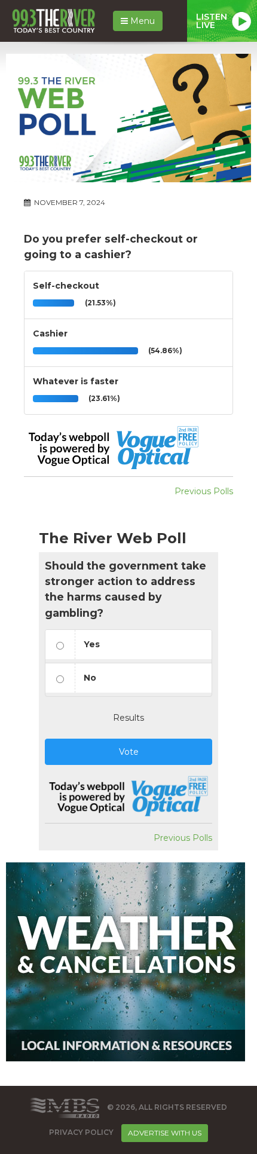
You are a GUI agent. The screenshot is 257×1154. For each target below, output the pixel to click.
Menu (141, 21)
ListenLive (211, 20)
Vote (129, 751)
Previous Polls (204, 491)
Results (128, 717)
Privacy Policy (81, 1132)
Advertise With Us (164, 1132)
